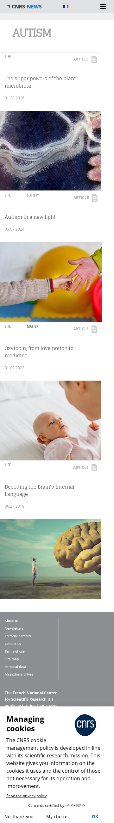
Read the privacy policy (26, 795)
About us (11, 621)
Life (8, 56)
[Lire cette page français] (65, 6)
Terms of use (15, 651)
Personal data (15, 666)
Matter (32, 326)
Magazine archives (19, 674)
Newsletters (14, 628)
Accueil (31, 6)
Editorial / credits (18, 636)
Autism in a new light (30, 217)
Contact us (13, 643)
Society (33, 195)
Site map (12, 659)
